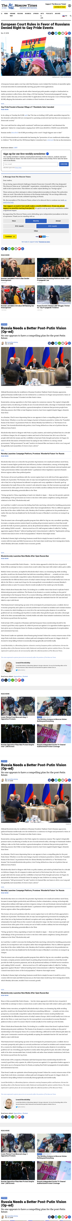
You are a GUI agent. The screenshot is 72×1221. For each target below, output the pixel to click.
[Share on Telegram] (56, 33)
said (26, 115)
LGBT (15, 148)
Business (28, 13)
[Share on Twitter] (52, 33)
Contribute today (59, 7)
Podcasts (49, 13)
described (14, 132)
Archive (57, 13)
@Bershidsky (21, 670)
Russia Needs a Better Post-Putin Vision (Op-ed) (33, 330)
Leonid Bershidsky (12, 342)
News (6, 13)
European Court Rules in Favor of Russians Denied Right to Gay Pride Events (35, 26)
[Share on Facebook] (49, 33)
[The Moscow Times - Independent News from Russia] (19, 5)
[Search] (70, 16)
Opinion (35, 13)
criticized (50, 140)
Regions (20, 13)
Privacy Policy (18, 167)
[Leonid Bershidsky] (3, 343)
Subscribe (63, 164)
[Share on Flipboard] (66, 33)
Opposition (18, 676)
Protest (25, 676)
